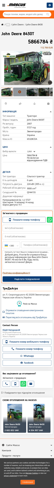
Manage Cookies (32, 473)
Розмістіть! (50, 5)
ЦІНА (5, 147)
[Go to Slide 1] (7, 92)
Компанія (6, 450)
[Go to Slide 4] (44, 92)
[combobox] (27, 151)
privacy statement (10, 476)
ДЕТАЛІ (6, 172)
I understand (27, 482)
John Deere (18, 24)
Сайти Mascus (13, 445)
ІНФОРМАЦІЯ (10, 111)
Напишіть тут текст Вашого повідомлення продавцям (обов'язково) (27, 252)
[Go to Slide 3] (32, 92)
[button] (27, 68)
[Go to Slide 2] (19, 92)
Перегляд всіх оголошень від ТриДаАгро (26, 317)
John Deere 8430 (34, 24)
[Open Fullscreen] (50, 82)
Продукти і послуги (11, 456)
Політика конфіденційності (16, 273)
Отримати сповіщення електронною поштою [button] (24, 312)
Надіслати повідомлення (27, 279)
